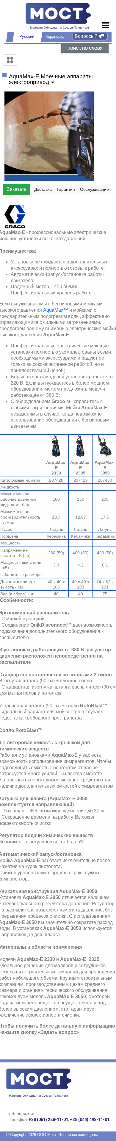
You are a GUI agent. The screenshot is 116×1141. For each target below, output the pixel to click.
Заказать (16, 189)
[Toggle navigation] (106, 25)
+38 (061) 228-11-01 (48, 1119)
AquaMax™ (55, 310)
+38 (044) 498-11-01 (89, 1119)
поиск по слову (85, 48)
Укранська (55, 36)
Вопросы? (86, 36)
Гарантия (66, 189)
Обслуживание (94, 189)
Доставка (43, 189)
